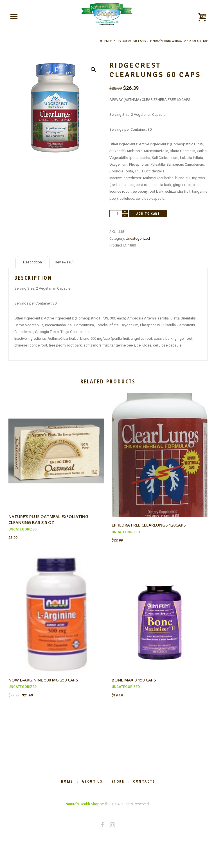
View (56, 445)
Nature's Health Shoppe (85, 804)
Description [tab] (32, 262)
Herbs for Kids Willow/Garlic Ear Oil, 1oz (179, 41)
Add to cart (148, 213)
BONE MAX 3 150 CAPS (134, 680)
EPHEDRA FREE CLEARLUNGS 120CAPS (149, 525)
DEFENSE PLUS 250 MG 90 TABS (122, 41)
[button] (93, 70)
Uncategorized (138, 238)
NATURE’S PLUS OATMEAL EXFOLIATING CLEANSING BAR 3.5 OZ (48, 519)
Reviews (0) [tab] (64, 262)
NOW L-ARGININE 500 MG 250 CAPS (43, 680)
